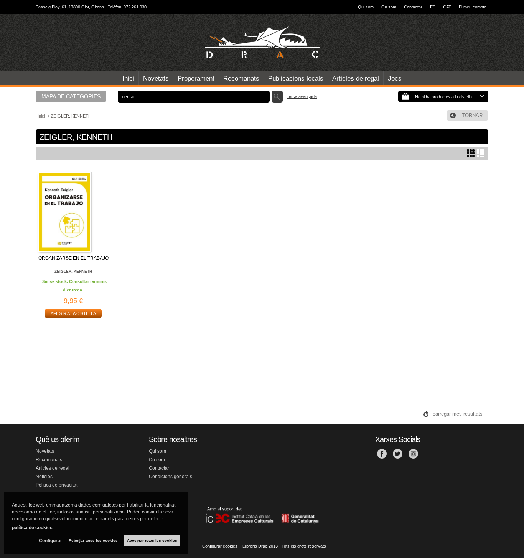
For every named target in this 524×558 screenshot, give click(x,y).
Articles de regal (355, 78)
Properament (196, 78)
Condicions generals (170, 476)
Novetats (156, 78)
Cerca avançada (302, 96)
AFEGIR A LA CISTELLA (73, 313)
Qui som (366, 7)
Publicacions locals (295, 78)
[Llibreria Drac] (262, 43)
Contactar (413, 7)
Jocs (395, 78)
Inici (128, 78)
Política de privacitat (56, 485)
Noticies (44, 476)
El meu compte (472, 7)
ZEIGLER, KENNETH (73, 271)
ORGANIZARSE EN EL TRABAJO (73, 258)
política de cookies (32, 527)
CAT (447, 7)
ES (432, 7)
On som (388, 7)
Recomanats (241, 78)
